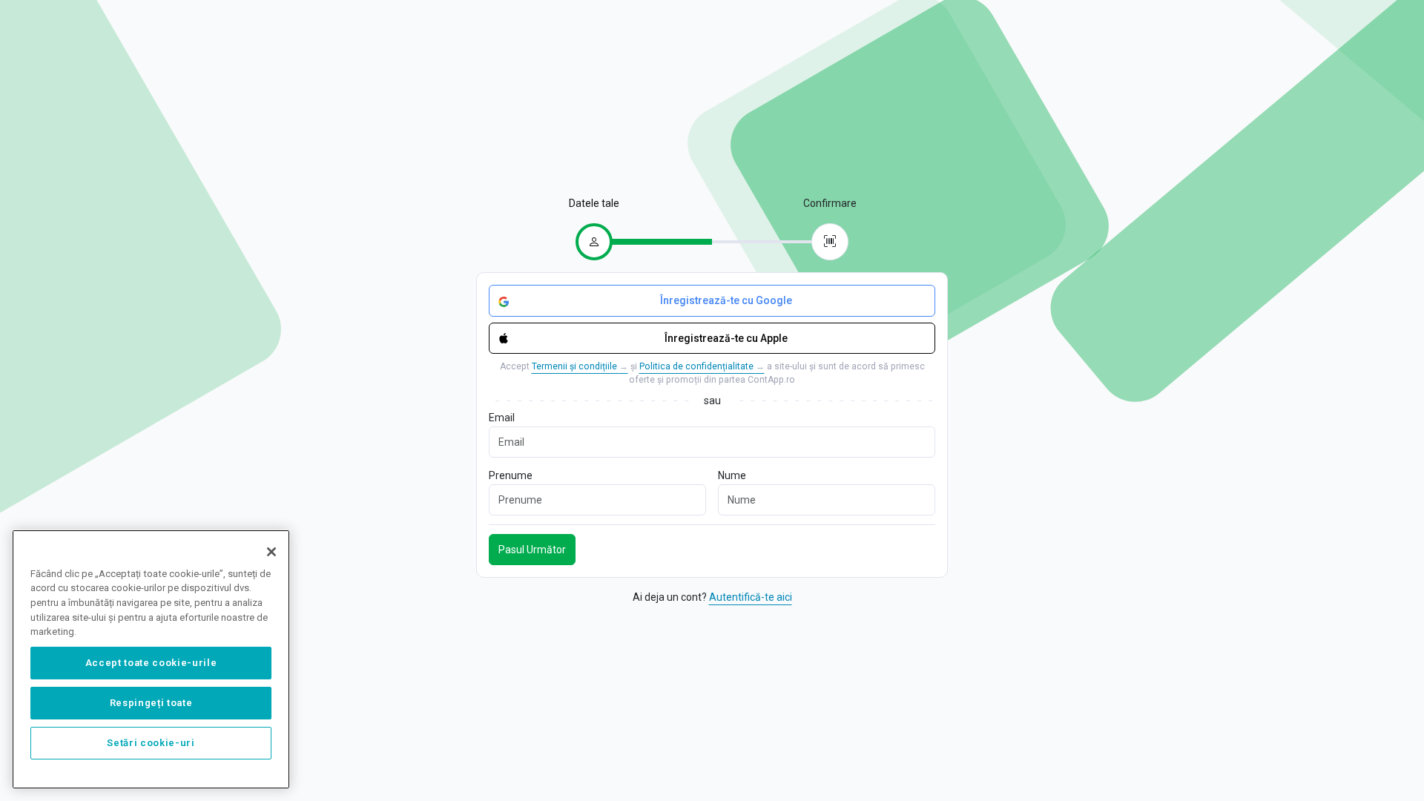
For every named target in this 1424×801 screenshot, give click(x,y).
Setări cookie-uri (150, 742)
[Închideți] (271, 551)
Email (502, 417)
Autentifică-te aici (750, 597)
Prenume (511, 475)
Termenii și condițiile (580, 366)
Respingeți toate (151, 702)
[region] (151, 659)
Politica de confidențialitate (702, 366)
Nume (732, 475)
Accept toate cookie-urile (151, 662)
